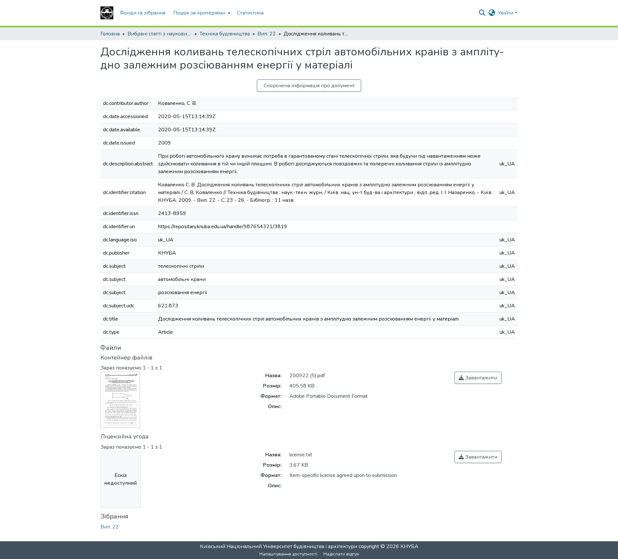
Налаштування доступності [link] (288, 554)
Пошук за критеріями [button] (199, 12)
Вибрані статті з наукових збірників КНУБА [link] (159, 33)
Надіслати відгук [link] (341, 554)
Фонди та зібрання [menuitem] (142, 12)
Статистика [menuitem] (250, 12)
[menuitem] (201, 13)
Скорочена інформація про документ (309, 85)
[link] (477, 378)
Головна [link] (110, 33)
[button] (106, 12)
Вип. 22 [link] (267, 33)
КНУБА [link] (409, 546)
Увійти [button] (506, 12)
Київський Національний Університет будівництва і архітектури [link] (278, 546)
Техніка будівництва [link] (225, 33)
